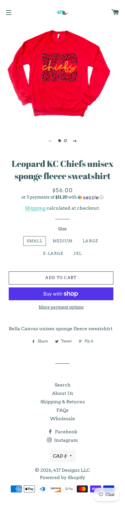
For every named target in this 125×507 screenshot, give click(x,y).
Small (35, 241)
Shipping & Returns (62, 401)
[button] (62, 197)
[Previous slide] (50, 140)
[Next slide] (74, 140)
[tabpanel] (62, 75)
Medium (63, 241)
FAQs (62, 410)
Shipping (35, 208)
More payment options (61, 307)
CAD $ (60, 456)
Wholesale (62, 418)
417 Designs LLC (71, 470)
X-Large (53, 253)
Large (90, 241)
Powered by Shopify (62, 477)
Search (63, 385)
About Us (62, 393)
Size (62, 229)
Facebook (65, 431)
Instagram (65, 440)
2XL (78, 253)
